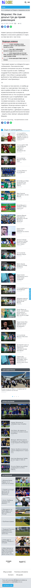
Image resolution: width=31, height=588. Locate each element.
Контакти (10, 575)
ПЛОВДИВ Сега (15, 561)
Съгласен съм (7, 585)
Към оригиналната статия (21, 119)
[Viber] (8, 27)
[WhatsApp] (11, 27)
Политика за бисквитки (21, 572)
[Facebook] (2, 27)
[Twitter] (5, 27)
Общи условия (7, 572)
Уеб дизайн (19, 575)
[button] (25, 2)
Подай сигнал (30, 295)
